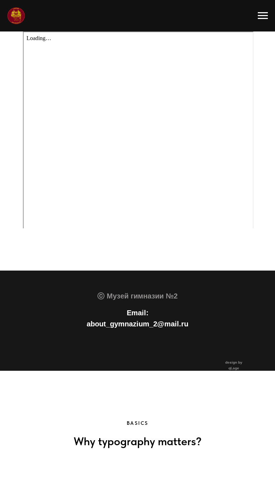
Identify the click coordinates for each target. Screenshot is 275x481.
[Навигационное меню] (263, 15)
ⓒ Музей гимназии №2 (137, 296)
